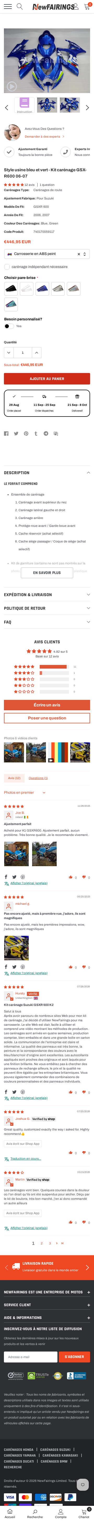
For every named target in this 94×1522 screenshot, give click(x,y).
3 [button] (50, 1243)
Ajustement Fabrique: (20, 198)
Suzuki (49, 198)
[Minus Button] (9, 352)
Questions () (38, 778)
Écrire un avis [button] (47, 705)
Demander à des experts (43, 136)
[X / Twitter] (16, 433)
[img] (14, 806)
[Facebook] (6, 433)
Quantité (10, 342)
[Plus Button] (36, 352)
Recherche (13, 1467)
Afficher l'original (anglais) (29, 883)
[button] (14, 185)
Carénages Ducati (19, 1461)
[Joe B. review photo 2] (44, 853)
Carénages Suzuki (55, 1449)
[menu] (8, 6)
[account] (76, 6)
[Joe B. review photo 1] (16, 853)
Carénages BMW (54, 1461)
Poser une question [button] (47, 718)
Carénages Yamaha (20, 1455)
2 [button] (42, 1243)
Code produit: (14, 232)
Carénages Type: (17, 190)
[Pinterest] (26, 433)
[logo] (53, 6)
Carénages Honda (19, 1449)
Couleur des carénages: (22, 223)
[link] (12, 86)
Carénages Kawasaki (61, 1455)
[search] (20, 6)
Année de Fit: (14, 215)
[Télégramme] (46, 433)
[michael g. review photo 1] (16, 948)
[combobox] (47, 254)
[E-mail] (56, 433)
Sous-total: (12, 365)
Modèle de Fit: (14, 207)
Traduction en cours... (25, 1158)
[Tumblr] (36, 433)
